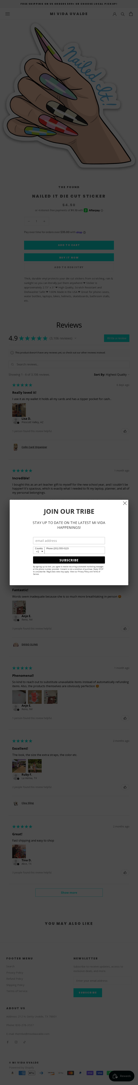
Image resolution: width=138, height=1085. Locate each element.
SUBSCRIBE (69, 560)
